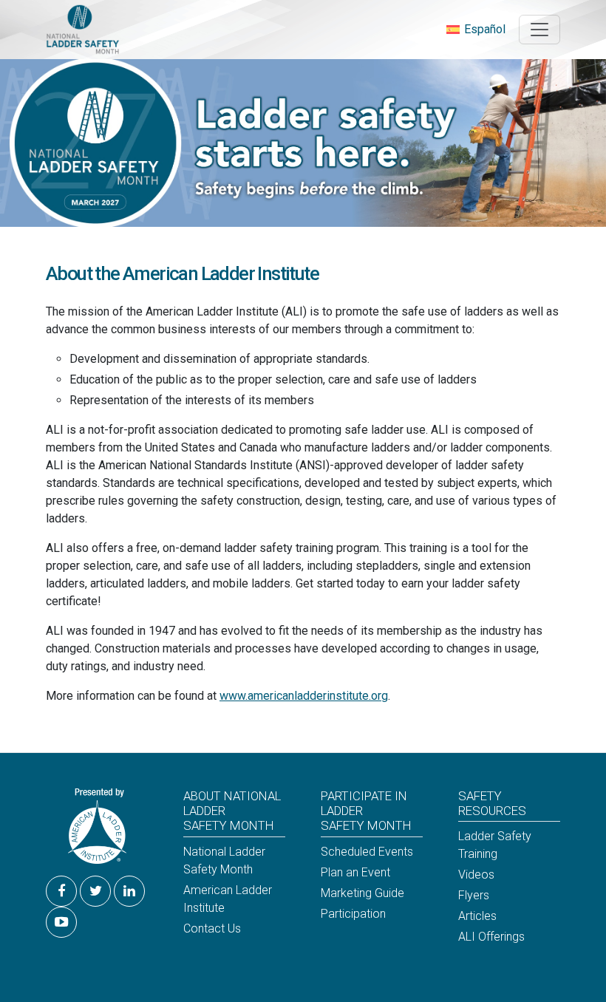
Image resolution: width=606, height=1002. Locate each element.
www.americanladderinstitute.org (303, 696)
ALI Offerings (491, 937)
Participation (353, 914)
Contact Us (212, 928)
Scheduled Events (367, 852)
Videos (476, 875)
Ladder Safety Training (494, 845)
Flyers (473, 895)
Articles (477, 916)
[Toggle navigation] (539, 29)
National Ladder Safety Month (224, 860)
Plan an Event (355, 872)
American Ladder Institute (227, 899)
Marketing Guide (362, 893)
